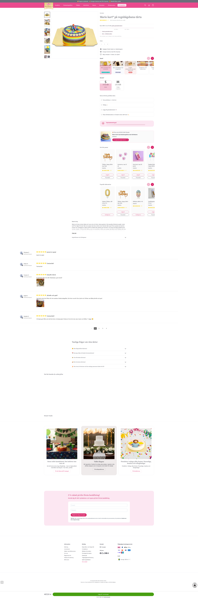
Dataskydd (84, 555)
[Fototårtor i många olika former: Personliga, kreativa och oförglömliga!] (136, 443)
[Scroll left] (148, 147)
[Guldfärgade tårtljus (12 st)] (154, 198)
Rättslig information (86, 551)
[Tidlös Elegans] (99, 443)
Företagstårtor (122, 5)
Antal (101, 41)
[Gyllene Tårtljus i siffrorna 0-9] (107, 198)
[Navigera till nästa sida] (106, 328)
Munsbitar (101, 5)
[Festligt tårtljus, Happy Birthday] (154, 161)
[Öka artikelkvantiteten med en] (107, 44)
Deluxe (94, 5)
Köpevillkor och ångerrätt (88, 547)
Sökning (66, 547)
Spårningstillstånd (86, 559)
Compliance (85, 549)
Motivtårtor (86, 5)
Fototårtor (57, 5)
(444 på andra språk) (121, 20)
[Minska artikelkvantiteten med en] (101, 44)
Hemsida (102, 13)
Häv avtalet (84, 561)
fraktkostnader (107, 597)
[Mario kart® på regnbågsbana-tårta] (52, 392)
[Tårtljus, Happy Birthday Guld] (107, 161)
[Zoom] (75, 35)
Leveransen (67, 549)
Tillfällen (78, 5)
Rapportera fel (67, 555)
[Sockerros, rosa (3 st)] (123, 161)
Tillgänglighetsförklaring (87, 557)
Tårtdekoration (111, 5)
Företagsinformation (87, 553)
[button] (194, 585)
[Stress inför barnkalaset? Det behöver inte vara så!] (61, 443)
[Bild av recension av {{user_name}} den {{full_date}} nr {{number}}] (40, 282)
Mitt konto (66, 559)
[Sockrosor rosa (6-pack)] (138, 161)
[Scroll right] (152, 147)
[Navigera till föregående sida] (91, 328)
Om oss (66, 553)
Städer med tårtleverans (70, 551)
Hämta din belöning (68, 557)
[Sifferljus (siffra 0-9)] (138, 197)
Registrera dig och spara (78, 515)
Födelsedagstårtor (67, 5)
